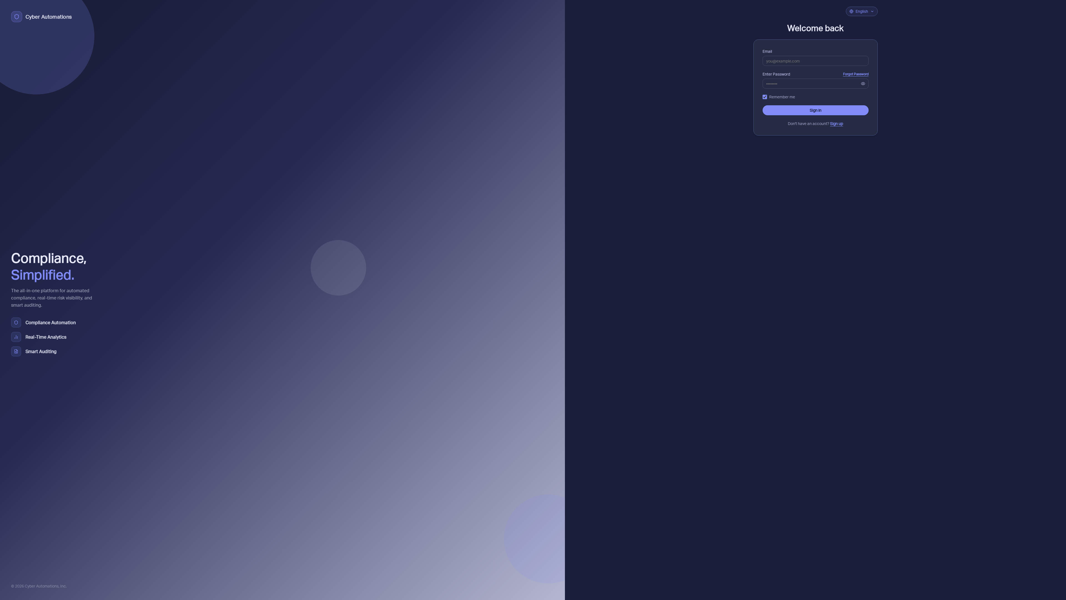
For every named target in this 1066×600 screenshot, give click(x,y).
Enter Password (776, 74)
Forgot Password (856, 74)
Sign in (815, 110)
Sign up (836, 123)
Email (767, 51)
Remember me (782, 96)
